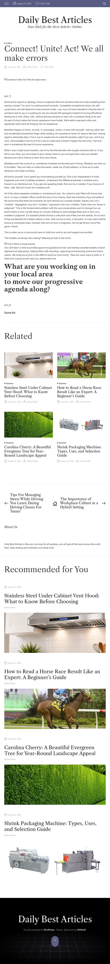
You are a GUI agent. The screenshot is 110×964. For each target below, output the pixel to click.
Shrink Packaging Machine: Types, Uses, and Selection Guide (79, 451)
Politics (9, 43)
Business (9, 383)
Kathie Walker (32, 67)
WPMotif (81, 929)
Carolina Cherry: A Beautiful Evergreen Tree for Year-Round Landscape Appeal (27, 451)
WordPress (49, 929)
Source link (9, 312)
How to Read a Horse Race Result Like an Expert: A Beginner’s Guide (79, 392)
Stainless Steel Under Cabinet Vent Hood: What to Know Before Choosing (28, 392)
